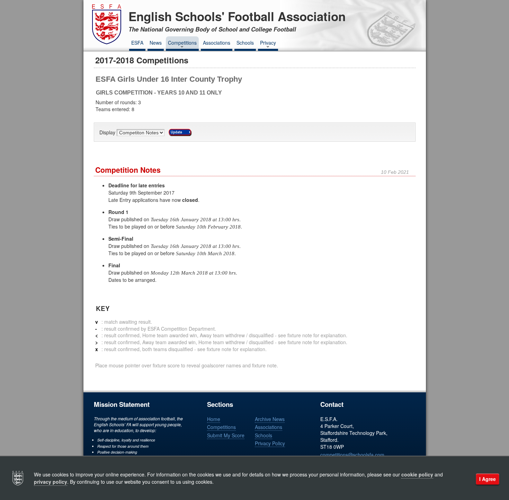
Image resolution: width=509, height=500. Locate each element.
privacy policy (50, 481)
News (156, 42)
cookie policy (417, 474)
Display (108, 132)
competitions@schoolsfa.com (352, 454)
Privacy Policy (270, 443)
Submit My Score (225, 435)
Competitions (182, 42)
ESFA (137, 42)
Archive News (270, 419)
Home (213, 419)
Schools (245, 42)
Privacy (268, 42)
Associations (216, 42)
